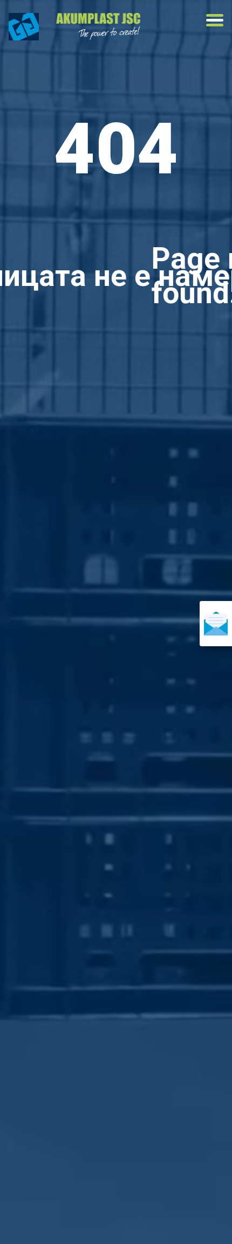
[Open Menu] (214, 20)
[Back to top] (38, 1217)
